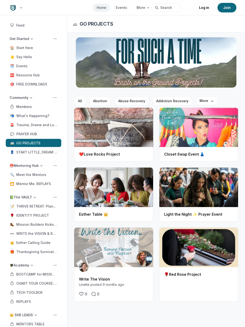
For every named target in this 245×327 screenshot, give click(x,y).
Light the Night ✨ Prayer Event (193, 214)
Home (101, 8)
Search (166, 8)
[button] (33, 48)
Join (227, 8)
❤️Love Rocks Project (99, 154)
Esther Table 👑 (93, 214)
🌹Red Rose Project (182, 274)
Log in (204, 8)
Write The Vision (94, 279)
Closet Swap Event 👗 (184, 154)
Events (121, 8)
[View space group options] (55, 38)
